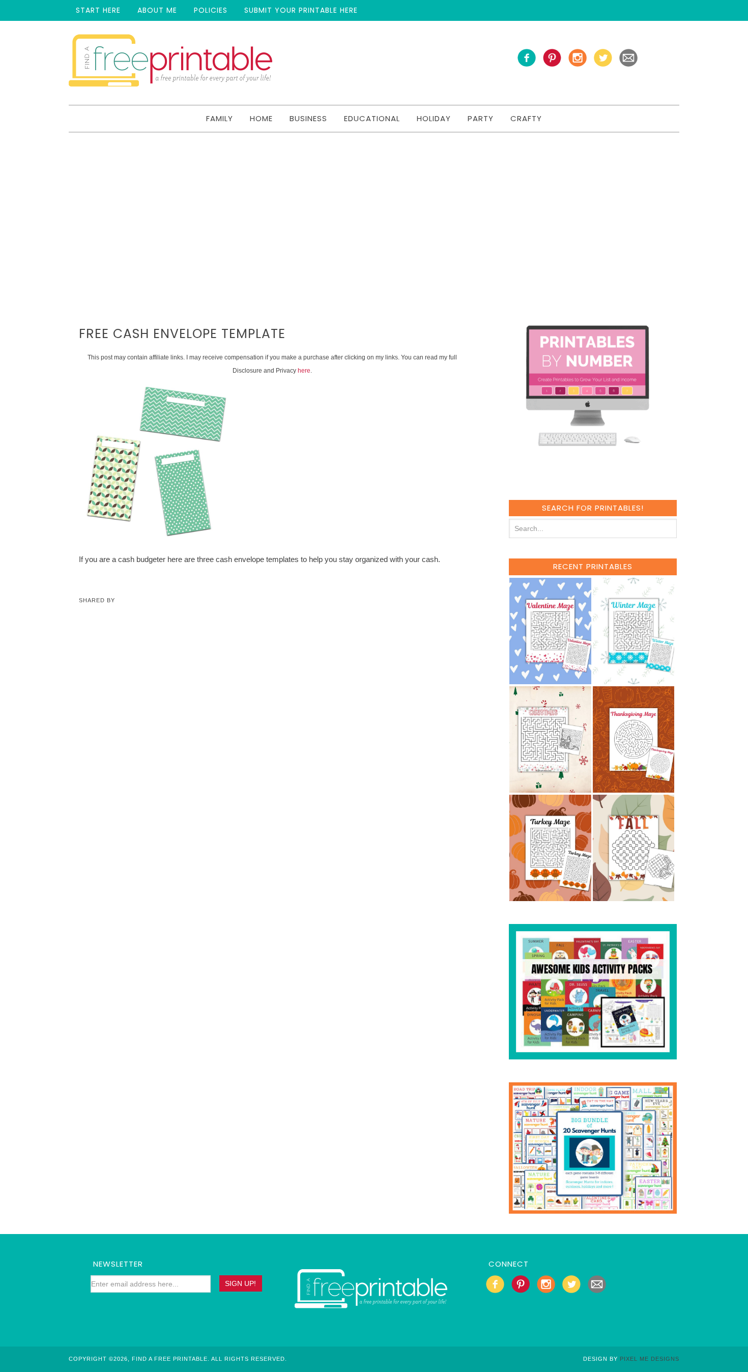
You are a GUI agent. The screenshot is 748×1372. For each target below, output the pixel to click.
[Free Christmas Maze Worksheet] (550, 787)
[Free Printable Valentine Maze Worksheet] (550, 679)
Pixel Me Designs (649, 1359)
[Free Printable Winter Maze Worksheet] (634, 679)
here (304, 370)
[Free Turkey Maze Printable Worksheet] (550, 896)
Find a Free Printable (170, 63)
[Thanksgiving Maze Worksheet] (634, 787)
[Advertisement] (374, 208)
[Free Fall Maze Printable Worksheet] (634, 896)
